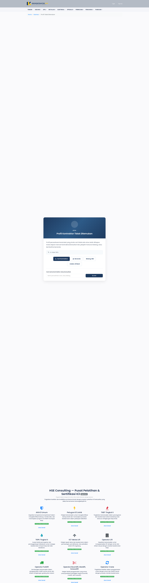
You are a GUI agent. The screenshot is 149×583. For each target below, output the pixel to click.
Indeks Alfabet (75, 264)
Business (36, 14)
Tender (30, 9)
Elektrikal (61, 9)
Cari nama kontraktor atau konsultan (58, 272)
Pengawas (89, 9)
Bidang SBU (90, 259)
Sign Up (120, 3)
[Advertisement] (74, 31)
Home (30, 14)
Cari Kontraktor (62, 259)
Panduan (98, 9)
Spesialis (70, 9)
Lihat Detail (41, 527)
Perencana (79, 9)
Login (113, 3)
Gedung (37, 9)
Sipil (44, 9)
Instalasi (52, 9)
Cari (94, 275)
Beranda (78, 259)
